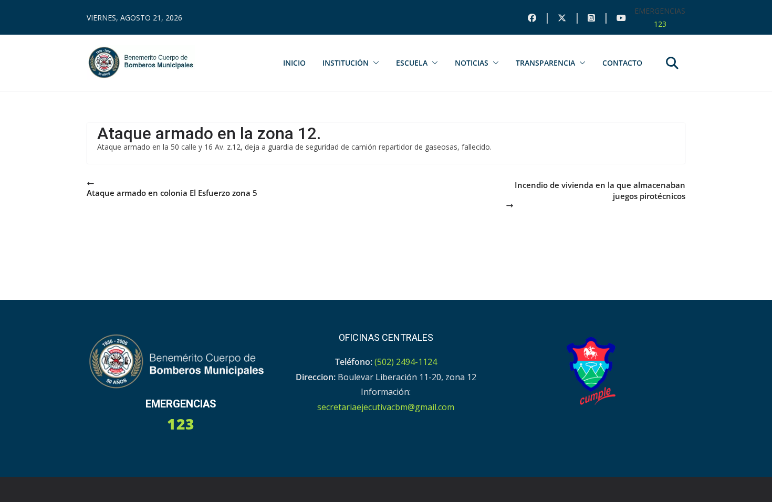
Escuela (411, 63)
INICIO (294, 63)
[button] (374, 63)
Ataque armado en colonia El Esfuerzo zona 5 (172, 192)
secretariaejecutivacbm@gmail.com (385, 407)
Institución (345, 63)
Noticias (471, 63)
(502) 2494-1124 (405, 362)
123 (660, 24)
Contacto (622, 63)
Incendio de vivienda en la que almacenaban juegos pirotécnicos (600, 190)
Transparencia (545, 63)
